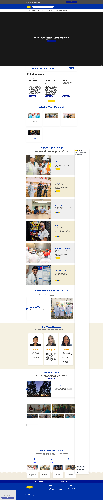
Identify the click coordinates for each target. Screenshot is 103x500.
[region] (82, 311)
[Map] (51, 434)
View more (51, 100)
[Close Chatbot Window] (87, 150)
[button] (53, 7)
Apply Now (32, 96)
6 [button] (54, 398)
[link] (28, 7)
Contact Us (60, 489)
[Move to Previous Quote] (27, 389)
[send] (87, 472)
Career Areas (61, 485)
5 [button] (53, 398)
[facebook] (26, 495)
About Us (50, 485)
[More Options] (76, 472)
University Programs (60, 487)
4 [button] (52, 398)
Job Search (70, 485)
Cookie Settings (43, 2)
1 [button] (48, 398)
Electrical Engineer (66, 79)
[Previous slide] (27, 309)
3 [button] (50, 398)
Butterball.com (71, 488)
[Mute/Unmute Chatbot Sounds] (86, 150)
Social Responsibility (52, 489)
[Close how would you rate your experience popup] (14, 491)
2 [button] (49, 398)
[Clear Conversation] (84, 150)
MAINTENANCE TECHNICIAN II (50, 79)
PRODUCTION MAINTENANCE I (34, 79)
